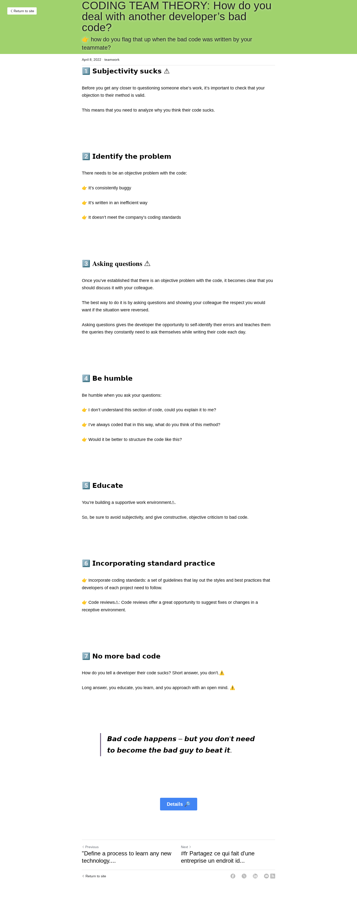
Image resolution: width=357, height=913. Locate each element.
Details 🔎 (178, 804)
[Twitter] (244, 876)
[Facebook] (232, 876)
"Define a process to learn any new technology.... (126, 857)
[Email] (266, 876)
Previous (92, 847)
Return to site (24, 11)
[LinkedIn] (255, 876)
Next (184, 847)
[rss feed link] (272, 876)
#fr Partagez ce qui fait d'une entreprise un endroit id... (218, 857)
